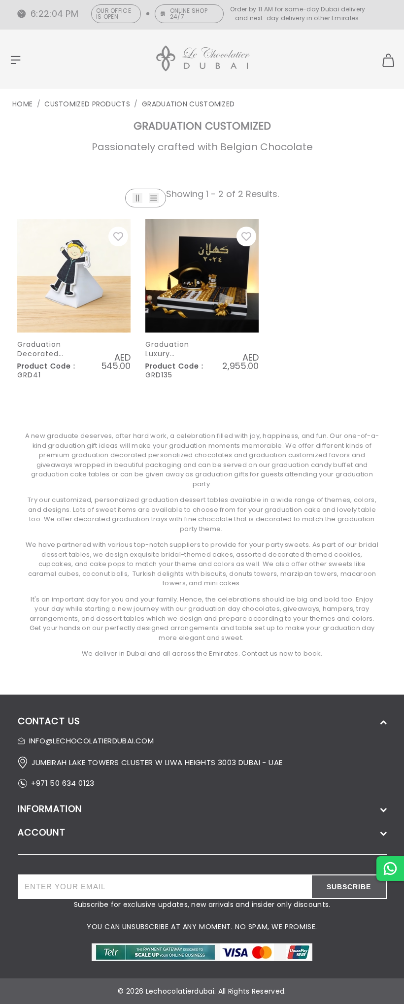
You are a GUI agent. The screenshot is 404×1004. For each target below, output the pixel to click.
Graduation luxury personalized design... (169, 349)
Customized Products (87, 104)
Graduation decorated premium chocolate (39, 349)
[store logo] (203, 59)
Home (22, 104)
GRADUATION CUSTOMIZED (188, 104)
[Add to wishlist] (118, 236)
